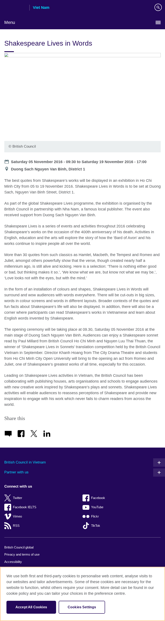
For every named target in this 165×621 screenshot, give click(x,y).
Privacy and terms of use (22, 554)
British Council (15, 8)
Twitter (17, 498)
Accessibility (13, 562)
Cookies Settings (82, 607)
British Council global (19, 547)
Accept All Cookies (31, 607)
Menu (9, 22)
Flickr (95, 516)
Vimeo (17, 516)
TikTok (95, 525)
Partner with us (16, 472)
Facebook (98, 498)
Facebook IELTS (24, 507)
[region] (82, 594)
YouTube (97, 507)
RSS (16, 525)
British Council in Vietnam (25, 462)
